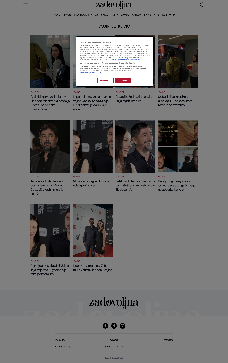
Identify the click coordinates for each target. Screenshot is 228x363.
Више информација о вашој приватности (126, 60)
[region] (114, 61)
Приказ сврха (105, 80)
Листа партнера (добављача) (90, 73)
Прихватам (123, 80)
